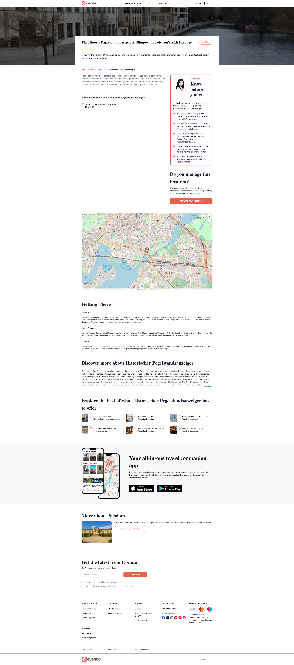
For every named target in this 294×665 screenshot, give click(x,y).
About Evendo (113, 609)
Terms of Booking (142, 649)
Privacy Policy (129, 586)
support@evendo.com (170, 613)
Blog (151, 3)
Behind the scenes (115, 613)
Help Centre (86, 633)
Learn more (199, 193)
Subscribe (135, 574)
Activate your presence (191, 201)
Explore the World (134, 3)
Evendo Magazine (88, 618)
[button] (147, 250)
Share (207, 42)
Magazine (163, 3)
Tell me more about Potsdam (130, 529)
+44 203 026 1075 (169, 609)
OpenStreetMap (89, 214)
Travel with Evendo (89, 609)
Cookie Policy (115, 586)
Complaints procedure (90, 638)
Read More (208, 386)
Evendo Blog (86, 613)
